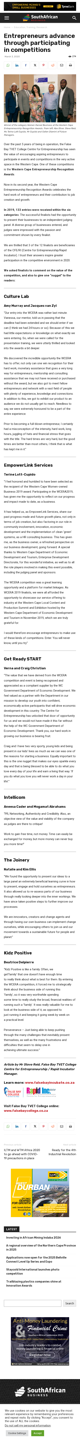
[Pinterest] (43, 65)
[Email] (61, 65)
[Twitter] (34, 65)
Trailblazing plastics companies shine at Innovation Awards (33, 1283)
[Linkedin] (17, 65)
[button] (6, 18)
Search (69, 1303)
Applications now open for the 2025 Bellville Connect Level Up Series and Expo (36, 1259)
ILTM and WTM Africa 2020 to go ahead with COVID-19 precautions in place (22, 1154)
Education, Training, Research (30, 27)
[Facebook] (26, 65)
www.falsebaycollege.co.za (26, 1111)
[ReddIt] (52, 65)
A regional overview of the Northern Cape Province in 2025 (41, 1247)
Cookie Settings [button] (17, 1433)
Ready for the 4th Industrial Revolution (62, 1152)
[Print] (70, 65)
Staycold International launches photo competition (32, 1271)
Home (7, 27)
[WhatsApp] (8, 65)
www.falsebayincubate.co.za (50, 1083)
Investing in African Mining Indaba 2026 (33, 1237)
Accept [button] (38, 1433)
